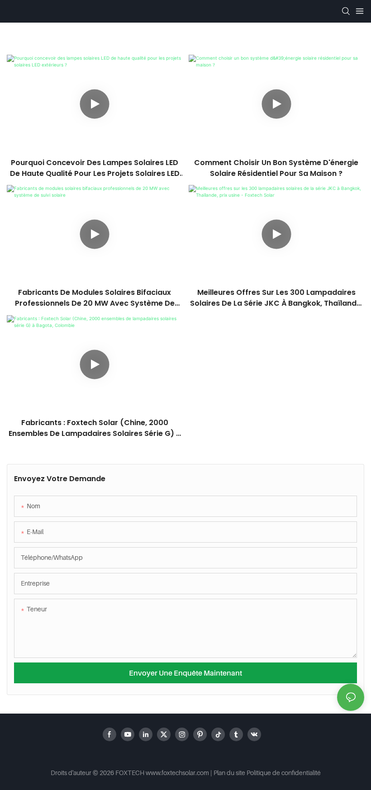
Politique (259, 772)
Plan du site (229, 772)
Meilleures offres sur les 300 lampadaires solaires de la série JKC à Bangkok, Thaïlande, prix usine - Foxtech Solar (276, 298)
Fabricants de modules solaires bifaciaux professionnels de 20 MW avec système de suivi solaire (95, 298)
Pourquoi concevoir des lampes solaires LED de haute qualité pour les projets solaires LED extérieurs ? (95, 168)
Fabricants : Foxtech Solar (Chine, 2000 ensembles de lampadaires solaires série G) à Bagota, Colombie (95, 428)
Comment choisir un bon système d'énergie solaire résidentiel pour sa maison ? (276, 168)
